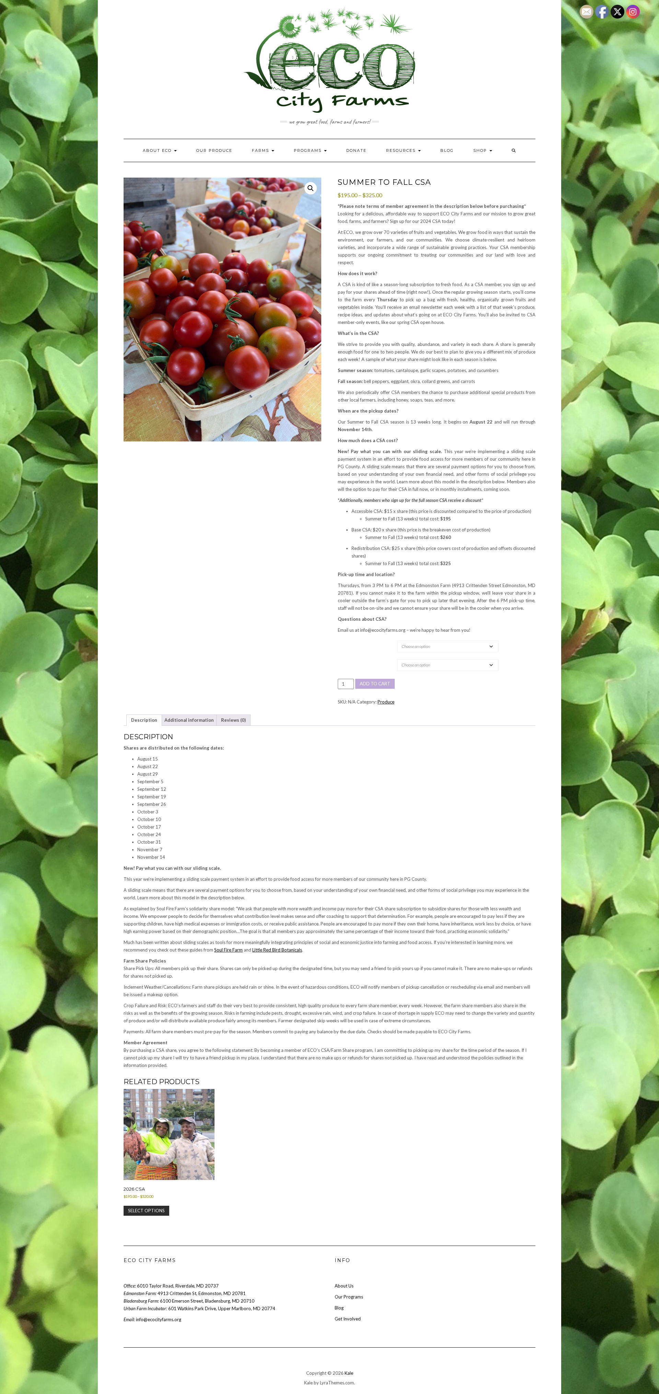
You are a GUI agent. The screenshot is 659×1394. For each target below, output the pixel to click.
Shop (481, 150)
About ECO (158, 150)
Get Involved (348, 1319)
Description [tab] (144, 720)
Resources (401, 150)
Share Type (352, 640)
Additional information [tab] (189, 720)
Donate (356, 150)
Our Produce (214, 150)
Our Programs (349, 1297)
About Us (344, 1286)
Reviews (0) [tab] (233, 720)
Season (348, 659)
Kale (349, 1373)
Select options (146, 1210)
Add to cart (375, 683)
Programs (308, 150)
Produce (386, 702)
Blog (447, 150)
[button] (310, 188)
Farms (261, 150)
